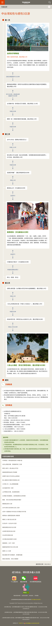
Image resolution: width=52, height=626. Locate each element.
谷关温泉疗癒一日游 (7, 488)
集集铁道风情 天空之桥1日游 (10, 547)
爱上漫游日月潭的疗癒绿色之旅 (10, 480)
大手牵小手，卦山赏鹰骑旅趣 (10, 484)
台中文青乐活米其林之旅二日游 (10, 507)
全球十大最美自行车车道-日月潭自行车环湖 (14, 511)
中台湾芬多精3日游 (7, 535)
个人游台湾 (14, 581)
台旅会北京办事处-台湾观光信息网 (26, 3)
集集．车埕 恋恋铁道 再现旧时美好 (11, 500)
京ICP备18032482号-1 (36, 599)
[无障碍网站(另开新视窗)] (26, 593)
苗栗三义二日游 (6, 551)
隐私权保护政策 (17, 595)
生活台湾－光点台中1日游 (9, 523)
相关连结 (31, 595)
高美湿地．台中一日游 (8, 543)
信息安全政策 (25, 595)
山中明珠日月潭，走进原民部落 (10, 492)
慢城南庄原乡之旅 (7, 504)
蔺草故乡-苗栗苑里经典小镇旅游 (11, 515)
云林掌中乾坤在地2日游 (8, 531)
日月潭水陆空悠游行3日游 (9, 539)
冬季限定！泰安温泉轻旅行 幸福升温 (12, 460)
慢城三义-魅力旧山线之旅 (9, 519)
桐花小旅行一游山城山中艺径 (10, 468)
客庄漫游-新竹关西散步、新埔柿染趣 (12, 555)
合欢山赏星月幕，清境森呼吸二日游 (12, 464)
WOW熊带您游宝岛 (35, 581)
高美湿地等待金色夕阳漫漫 (9, 472)
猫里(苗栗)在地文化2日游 (9, 527)
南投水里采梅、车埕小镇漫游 (10, 559)
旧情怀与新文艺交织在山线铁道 (10, 476)
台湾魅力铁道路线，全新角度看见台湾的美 (14, 496)
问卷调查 (36, 595)
